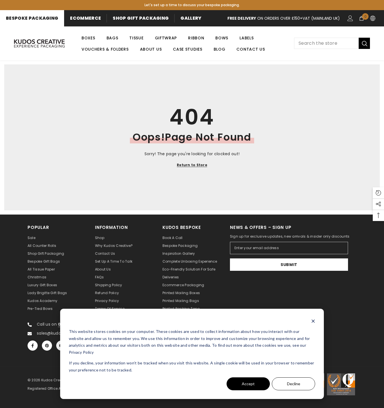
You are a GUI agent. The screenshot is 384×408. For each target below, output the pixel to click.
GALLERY (190, 18)
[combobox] (326, 43)
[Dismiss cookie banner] (313, 320)
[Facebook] (33, 346)
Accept (248, 383)
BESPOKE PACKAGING (32, 18)
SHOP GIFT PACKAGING (141, 18)
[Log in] (350, 18)
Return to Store (192, 165)
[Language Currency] (373, 18)
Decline (293, 383)
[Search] (332, 43)
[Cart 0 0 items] (361, 18)
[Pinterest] (47, 346)
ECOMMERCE (85, 18)
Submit (289, 264)
